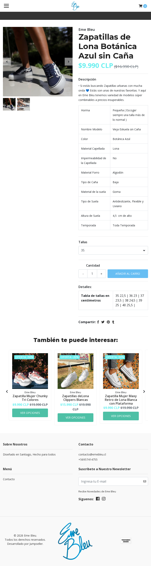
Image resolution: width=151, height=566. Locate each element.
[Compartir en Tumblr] (113, 322)
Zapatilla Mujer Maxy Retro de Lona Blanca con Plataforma (121, 400)
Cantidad (93, 265)
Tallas (82, 242)
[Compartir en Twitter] (102, 322)
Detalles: (85, 287)
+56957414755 (88, 459)
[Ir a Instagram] (103, 499)
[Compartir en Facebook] (98, 322)
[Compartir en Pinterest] (108, 322)
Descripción (87, 79)
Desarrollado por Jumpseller (25, 544)
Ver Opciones (30, 413)
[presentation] (7, 62)
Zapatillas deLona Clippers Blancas (75, 398)
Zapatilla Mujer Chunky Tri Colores (30, 398)
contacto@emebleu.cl (92, 454)
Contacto (9, 479)
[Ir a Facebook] (97, 499)
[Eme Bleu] (75, 6)
